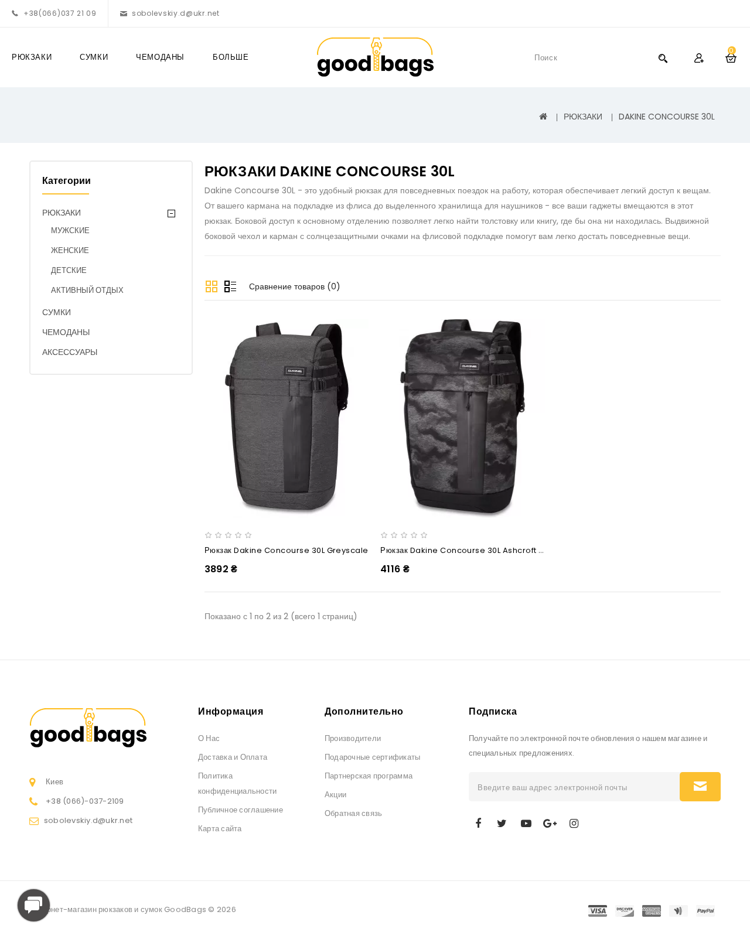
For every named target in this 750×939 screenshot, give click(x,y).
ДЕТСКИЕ (69, 270)
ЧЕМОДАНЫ (160, 57)
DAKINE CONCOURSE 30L (667, 116)
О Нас (209, 738)
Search (663, 58)
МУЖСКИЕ (70, 230)
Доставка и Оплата (232, 757)
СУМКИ (94, 57)
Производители (353, 738)
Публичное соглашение (240, 809)
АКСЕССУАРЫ (69, 352)
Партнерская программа (368, 775)
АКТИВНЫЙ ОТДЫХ (87, 290)
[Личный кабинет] (698, 57)
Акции (335, 794)
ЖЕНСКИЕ (70, 250)
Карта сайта (220, 828)
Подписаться (700, 786)
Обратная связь (353, 813)
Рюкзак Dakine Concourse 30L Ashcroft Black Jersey (485, 550)
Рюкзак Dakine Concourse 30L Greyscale (286, 550)
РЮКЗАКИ (32, 57)
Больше (231, 57)
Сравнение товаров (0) (294, 286)
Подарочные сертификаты (372, 757)
